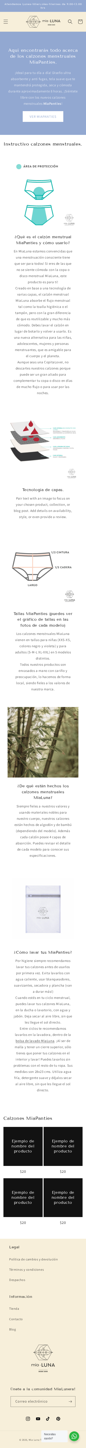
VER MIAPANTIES (43, 116)
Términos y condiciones (26, 1269)
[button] (6, 22)
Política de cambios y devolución (33, 1259)
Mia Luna (34, 1439)
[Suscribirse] (70, 1401)
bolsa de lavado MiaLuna (35, 1041)
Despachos (17, 1280)
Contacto (16, 1319)
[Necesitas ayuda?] (74, 1436)
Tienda (14, 1309)
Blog (12, 1329)
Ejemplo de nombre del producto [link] (22, 1146)
